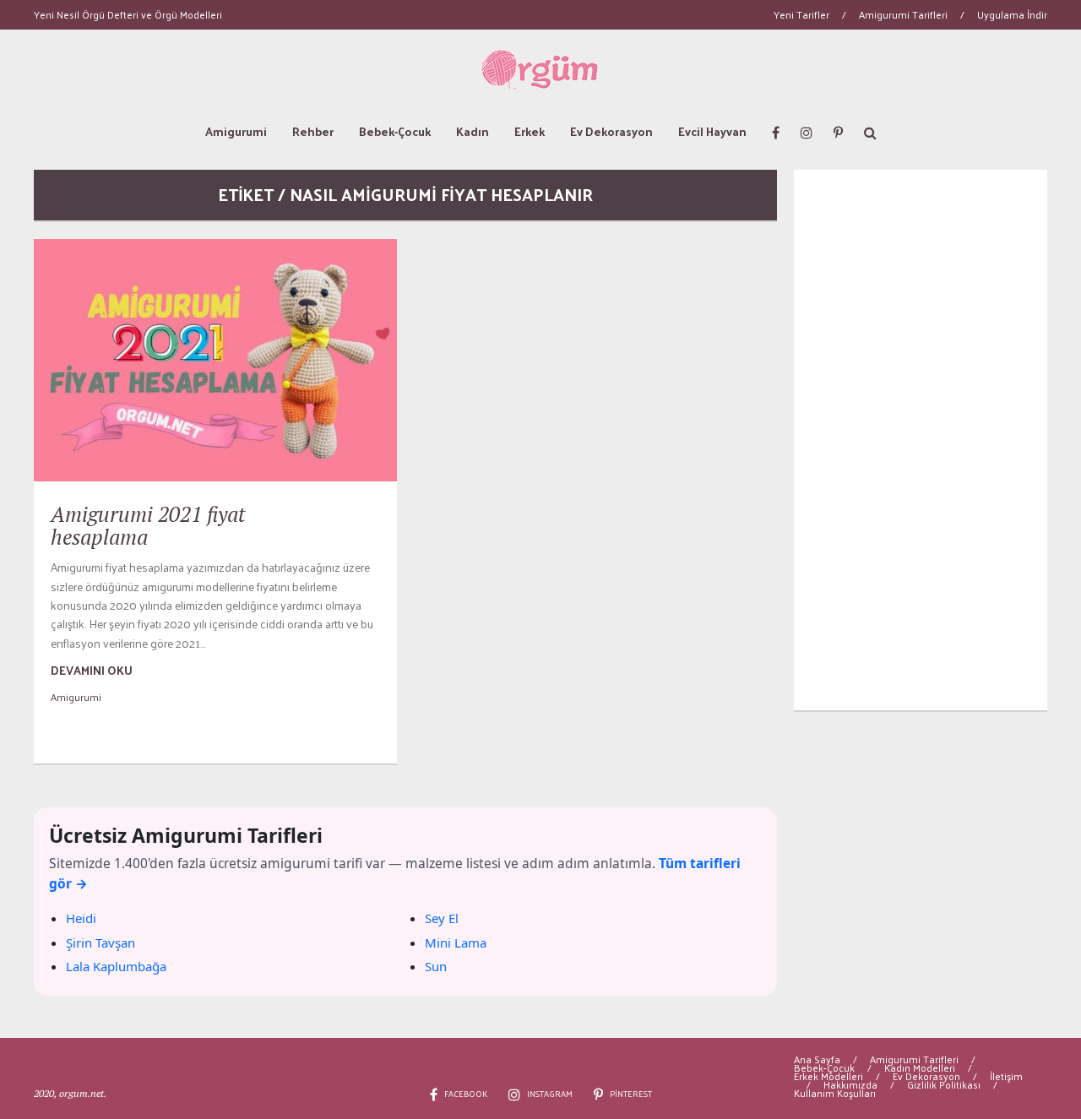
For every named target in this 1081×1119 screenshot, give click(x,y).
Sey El (442, 918)
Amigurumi (236, 131)
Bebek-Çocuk (395, 131)
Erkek (529, 131)
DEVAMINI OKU (92, 670)
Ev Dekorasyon (611, 131)
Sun (436, 966)
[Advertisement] (920, 440)
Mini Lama (455, 942)
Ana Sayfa (817, 1059)
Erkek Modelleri (828, 1076)
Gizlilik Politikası (944, 1084)
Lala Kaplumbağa (116, 966)
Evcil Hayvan (712, 131)
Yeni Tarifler (801, 14)
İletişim (1006, 1076)
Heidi (81, 918)
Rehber (313, 131)
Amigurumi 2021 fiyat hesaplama (148, 525)
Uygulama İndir (1012, 14)
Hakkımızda (850, 1084)
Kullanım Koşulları (835, 1093)
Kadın (472, 131)
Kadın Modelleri (919, 1067)
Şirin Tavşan (100, 942)
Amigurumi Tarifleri (903, 14)
